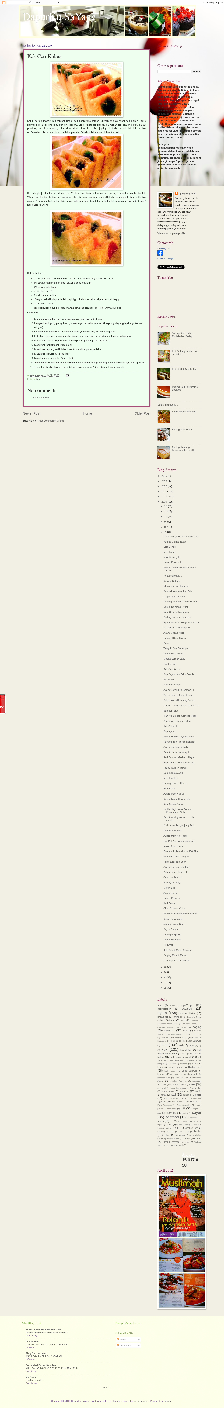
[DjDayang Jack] (160, 255)
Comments (125, 1345)
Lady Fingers (170, 1071)
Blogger (168, 1401)
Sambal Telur (170, 710)
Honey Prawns (171, 898)
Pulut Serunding (184, 1105)
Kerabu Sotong (171, 581)
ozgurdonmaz (141, 1401)
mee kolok (162, 1088)
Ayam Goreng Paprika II (176, 867)
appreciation (164, 1008)
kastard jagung (195, 1045)
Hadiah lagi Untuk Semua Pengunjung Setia (177, 811)
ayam (162, 1013)
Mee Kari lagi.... (172, 778)
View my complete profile (171, 233)
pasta (198, 1094)
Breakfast (168, 679)
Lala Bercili (169, 547)
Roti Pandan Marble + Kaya (178, 757)
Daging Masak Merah (175, 955)
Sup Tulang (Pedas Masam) (178, 762)
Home (87, 413)
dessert (169, 1030)
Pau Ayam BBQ (171, 882)
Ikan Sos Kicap (171, 684)
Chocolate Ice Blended (175, 586)
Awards (187, 1008)
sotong (169, 1124)
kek (38, 379)
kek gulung (187, 1053)
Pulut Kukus (177, 1102)
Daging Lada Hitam (174, 596)
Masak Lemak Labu (174, 658)
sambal (171, 1112)
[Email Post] (67, 375)
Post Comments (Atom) (51, 420)
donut (186, 1031)
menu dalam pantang (179, 1088)
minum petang (168, 1091)
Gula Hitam (166, 1038)
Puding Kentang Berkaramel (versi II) (183, 449)
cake (183, 1020)
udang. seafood (171, 1142)
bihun (181, 1013)
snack (161, 1121)
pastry (175, 1098)
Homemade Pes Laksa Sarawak (185, 1041)
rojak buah (171, 1109)
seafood (172, 1117)
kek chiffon (186, 1050)
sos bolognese (183, 1121)
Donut (166, 643)
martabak (174, 1074)
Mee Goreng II (171, 557)
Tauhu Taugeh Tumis (175, 768)
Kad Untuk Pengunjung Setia (179, 825)
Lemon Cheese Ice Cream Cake (181, 705)
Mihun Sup (169, 887)
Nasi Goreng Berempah (176, 627)
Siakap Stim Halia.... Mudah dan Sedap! (183, 335)
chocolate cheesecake (168, 1024)
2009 (164, 502)
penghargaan (195, 1098)
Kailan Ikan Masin (173, 919)
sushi (187, 1128)
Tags (196, 1128)
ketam (195, 1063)
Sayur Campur (171, 929)
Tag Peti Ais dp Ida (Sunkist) (178, 841)
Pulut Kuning (192, 1101)
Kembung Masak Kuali (175, 607)
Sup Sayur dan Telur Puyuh (178, 674)
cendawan (194, 1020)
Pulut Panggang (165, 1105)
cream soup (182, 1027)
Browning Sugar (194, 1017)
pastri (165, 1098)
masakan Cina (164, 1078)
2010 (164, 496)
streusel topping (183, 1125)
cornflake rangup (165, 1027)
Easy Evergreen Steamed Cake (180, 536)
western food (177, 1145)
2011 (164, 491)
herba (184, 1037)
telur (166, 1135)
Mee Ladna (169, 552)
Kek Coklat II (170, 726)
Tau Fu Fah (169, 664)
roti (183, 1108)
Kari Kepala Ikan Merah (176, 960)
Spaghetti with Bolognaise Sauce (181, 622)
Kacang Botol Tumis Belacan (179, 741)
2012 (164, 486)
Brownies (177, 1017)
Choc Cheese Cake (174, 908)
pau (184, 1098)
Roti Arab (168, 945)
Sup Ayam (169, 731)
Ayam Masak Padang (184, 411)
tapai (160, 1132)
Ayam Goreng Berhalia (176, 747)
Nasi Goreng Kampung (176, 612)
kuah (160, 1067)
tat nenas (170, 1132)
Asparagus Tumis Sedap (177, 721)
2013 (164, 481)
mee (192, 1084)
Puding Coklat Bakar (174, 541)
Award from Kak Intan (175, 835)
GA (188, 1034)
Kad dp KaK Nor (172, 830)
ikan (164, 1045)
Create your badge (165, 258)
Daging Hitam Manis (174, 638)
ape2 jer (187, 1005)
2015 (164, 476)
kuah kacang (176, 1067)
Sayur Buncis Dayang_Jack (178, 736)
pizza (163, 1101)
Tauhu (197, 1131)
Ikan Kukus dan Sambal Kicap (180, 716)
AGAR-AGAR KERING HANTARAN (44, 1356)
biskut (192, 1013)
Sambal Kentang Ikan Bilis (177, 591)
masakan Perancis (178, 1081)
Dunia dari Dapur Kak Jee (41, 1365)
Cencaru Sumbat (172, 877)
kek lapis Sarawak (181, 1057)
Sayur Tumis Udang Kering (178, 695)
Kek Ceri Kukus (171, 669)
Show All (106, 1387)
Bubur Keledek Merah (175, 872)
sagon (195, 1109)
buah (162, 1020)
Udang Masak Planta (175, 783)
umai (187, 1142)
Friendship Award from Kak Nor (180, 851)
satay (185, 1113)
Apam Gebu (170, 893)
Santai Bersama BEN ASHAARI (43, 1329)
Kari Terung (169, 903)
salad (160, 1113)
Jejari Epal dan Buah (174, 862)
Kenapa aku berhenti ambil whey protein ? (47, 1332)
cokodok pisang (190, 1024)
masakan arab (190, 1074)
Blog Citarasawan (36, 1353)
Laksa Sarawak (189, 1071)
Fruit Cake (169, 788)
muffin (198, 1091)
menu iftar (196, 1088)
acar (160, 1005)
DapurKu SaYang (59, 16)
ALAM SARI (32, 1341)
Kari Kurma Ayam (173, 804)
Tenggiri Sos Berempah (176, 648)
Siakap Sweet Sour (173, 924)
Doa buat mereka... (35, 1380)
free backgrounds (175, 1034)
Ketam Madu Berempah (176, 799)
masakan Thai (177, 1084)
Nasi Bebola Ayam (173, 773)
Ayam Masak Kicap (174, 632)
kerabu (173, 1064)
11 (165, 511)
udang (197, 1138)
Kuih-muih (194, 1067)
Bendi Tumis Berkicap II (176, 752)
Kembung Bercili (172, 939)
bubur (172, 1020)
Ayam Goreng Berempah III (178, 690)
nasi (173, 1094)
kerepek (183, 1064)
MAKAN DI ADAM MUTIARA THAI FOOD (47, 1344)
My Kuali (31, 1377)
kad (181, 1045)
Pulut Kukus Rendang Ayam (178, 700)
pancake (187, 1095)
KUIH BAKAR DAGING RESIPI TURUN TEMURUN (52, 1368)
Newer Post (31, 413)
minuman (184, 1091)
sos (171, 1121)
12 (166, 506)
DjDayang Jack (187, 193)
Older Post (142, 413)
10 (166, 516)
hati (176, 1038)
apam (172, 1005)
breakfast (163, 1017)
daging (197, 1027)
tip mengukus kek (172, 1138)
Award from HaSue (173, 793)
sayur (196, 1112)
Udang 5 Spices (172, 934)
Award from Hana (173, 846)
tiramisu (187, 1138)
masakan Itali (181, 1077)
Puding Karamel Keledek (177, 617)
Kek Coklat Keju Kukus (184, 369)
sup (177, 1128)
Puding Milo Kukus (182, 429)
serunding (194, 1118)
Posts (122, 1339)
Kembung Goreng (173, 653)
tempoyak (180, 1135)
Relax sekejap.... (172, 575)
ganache (197, 1034)
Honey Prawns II (172, 562)
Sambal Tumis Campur (176, 856)
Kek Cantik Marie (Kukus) (177, 950)
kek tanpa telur (176, 1060)
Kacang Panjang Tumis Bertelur (180, 601)
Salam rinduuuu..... (168, 404)
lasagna (161, 1074)
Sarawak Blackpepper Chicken (180, 913)
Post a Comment (41, 397)
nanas (164, 1095)
